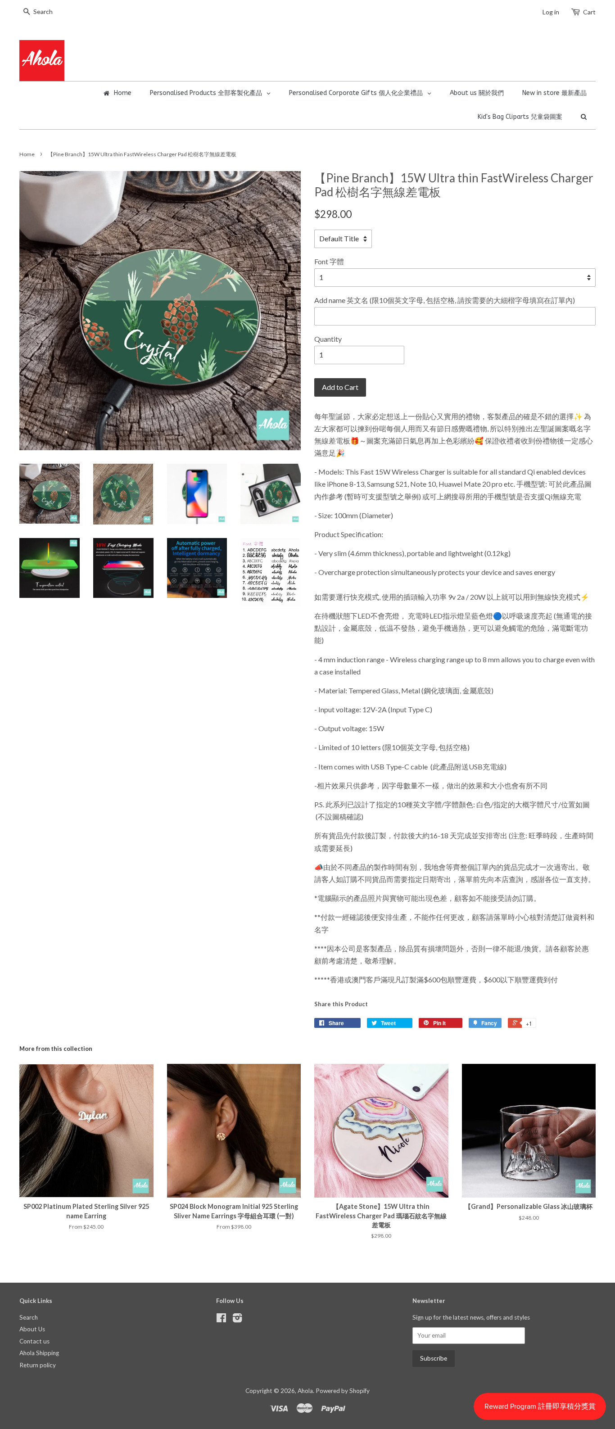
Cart (589, 12)
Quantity (328, 339)
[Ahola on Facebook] (221, 1319)
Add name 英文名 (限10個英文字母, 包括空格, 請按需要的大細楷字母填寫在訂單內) (444, 300)
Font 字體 (329, 261)
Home (27, 154)
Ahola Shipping (39, 1353)
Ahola (305, 1390)
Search (28, 1317)
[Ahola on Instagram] (237, 1319)
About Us (32, 1329)
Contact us (34, 1341)
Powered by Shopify (343, 1390)
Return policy (37, 1365)
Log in (551, 12)
